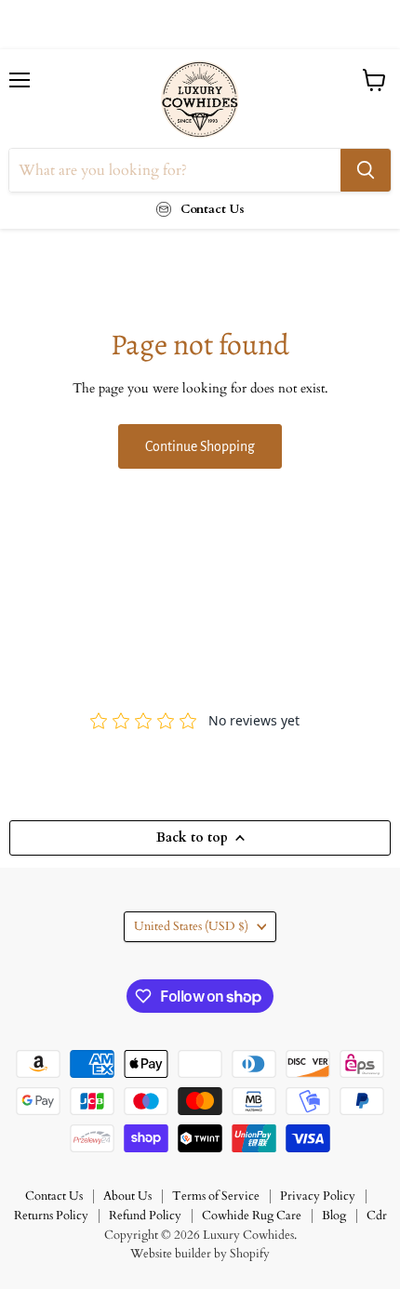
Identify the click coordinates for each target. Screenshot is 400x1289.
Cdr (377, 1215)
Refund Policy (145, 1215)
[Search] (365, 170)
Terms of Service (216, 1196)
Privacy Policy (317, 1196)
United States (191, 926)
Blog (334, 1215)
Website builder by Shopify (200, 1253)
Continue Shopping (200, 446)
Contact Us (54, 1196)
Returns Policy (51, 1215)
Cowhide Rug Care (251, 1215)
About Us (127, 1196)
